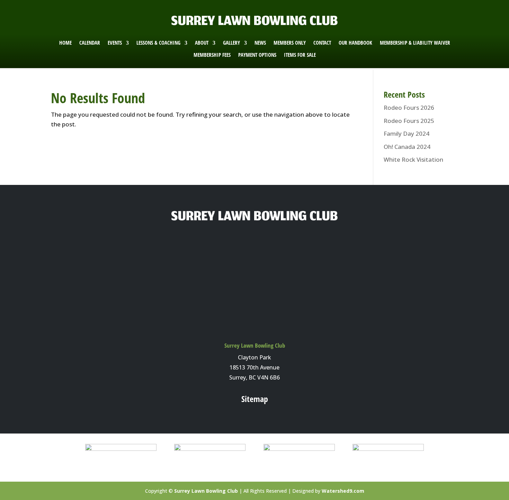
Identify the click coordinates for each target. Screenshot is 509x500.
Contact (322, 42)
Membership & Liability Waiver (415, 42)
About (201, 42)
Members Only (290, 42)
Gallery (231, 42)
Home (65, 42)
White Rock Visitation (413, 159)
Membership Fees (212, 55)
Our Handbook (355, 42)
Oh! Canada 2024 (407, 147)
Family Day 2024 (406, 133)
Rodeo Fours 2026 (409, 107)
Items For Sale (300, 55)
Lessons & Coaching (158, 42)
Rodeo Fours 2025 (409, 121)
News (260, 42)
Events (115, 42)
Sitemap (254, 398)
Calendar (89, 42)
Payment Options (257, 55)
